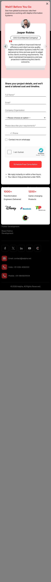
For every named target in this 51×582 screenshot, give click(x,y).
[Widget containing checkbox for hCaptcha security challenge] (25, 152)
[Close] (47, 3)
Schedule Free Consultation (25, 164)
